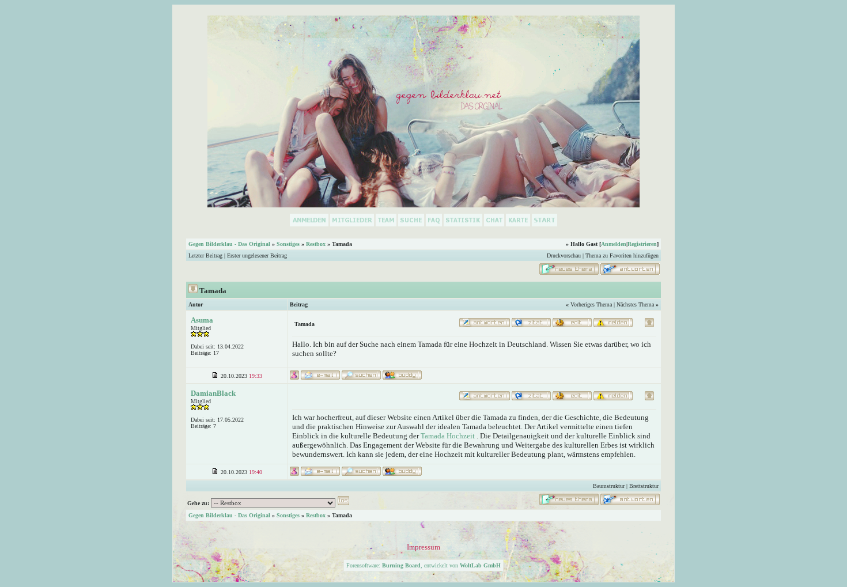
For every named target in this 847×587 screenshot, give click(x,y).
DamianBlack (213, 393)
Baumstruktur (609, 486)
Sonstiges (288, 244)
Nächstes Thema (635, 304)
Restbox (316, 244)
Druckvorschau (564, 255)
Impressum (423, 547)
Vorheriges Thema (591, 304)
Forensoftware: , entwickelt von (423, 565)
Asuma (202, 320)
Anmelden (613, 244)
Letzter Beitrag (205, 255)
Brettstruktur (644, 486)
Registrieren (642, 244)
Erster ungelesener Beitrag (257, 255)
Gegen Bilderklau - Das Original (229, 244)
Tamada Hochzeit (448, 435)
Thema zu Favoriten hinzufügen (622, 255)
